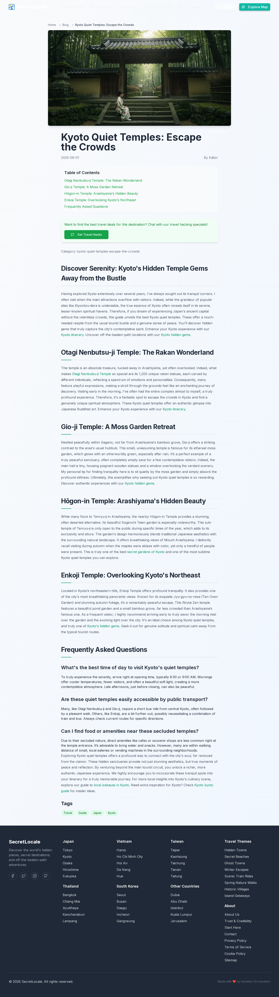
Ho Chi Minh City (130, 857)
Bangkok (69, 895)
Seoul (121, 895)
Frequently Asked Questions (86, 206)
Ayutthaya (70, 908)
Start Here (232, 927)
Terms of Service (237, 947)
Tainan (176, 870)
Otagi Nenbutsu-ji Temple (91, 374)
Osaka (67, 863)
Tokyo (68, 850)
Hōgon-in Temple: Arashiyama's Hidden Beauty (101, 193)
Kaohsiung (179, 857)
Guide (83, 813)
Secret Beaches (101, 7)
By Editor (211, 158)
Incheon (123, 914)
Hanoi (121, 850)
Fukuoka (69, 876)
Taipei (175, 850)
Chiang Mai (71, 901)
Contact (230, 934)
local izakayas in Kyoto (111, 785)
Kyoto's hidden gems (103, 626)
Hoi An (122, 863)
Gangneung (126, 921)
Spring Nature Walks (240, 883)
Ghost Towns (129, 7)
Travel (68, 813)
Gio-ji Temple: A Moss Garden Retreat (93, 187)
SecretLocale (32, 7)
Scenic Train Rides (158, 7)
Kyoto (112, 813)
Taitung (176, 876)
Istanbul (177, 908)
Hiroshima (70, 870)
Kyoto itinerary (72, 335)
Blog (181, 7)
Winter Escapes (236, 870)
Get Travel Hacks (89, 234)
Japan (97, 813)
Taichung (178, 863)
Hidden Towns (73, 7)
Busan (121, 901)
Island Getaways (237, 896)
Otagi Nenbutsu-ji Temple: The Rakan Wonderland (103, 180)
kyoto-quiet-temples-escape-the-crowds (108, 251)
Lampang (70, 921)
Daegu (122, 908)
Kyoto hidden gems (175, 335)
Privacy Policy (235, 940)
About (194, 7)
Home (52, 24)
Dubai (175, 895)
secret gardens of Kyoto (146, 552)
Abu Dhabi (179, 901)
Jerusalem (179, 921)
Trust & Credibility (238, 921)
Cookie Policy (235, 954)
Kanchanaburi (74, 914)
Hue (120, 876)
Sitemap (230, 960)
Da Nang (123, 870)
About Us (231, 914)
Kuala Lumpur (181, 914)
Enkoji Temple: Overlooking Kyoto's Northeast (100, 200)
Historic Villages (236, 889)
